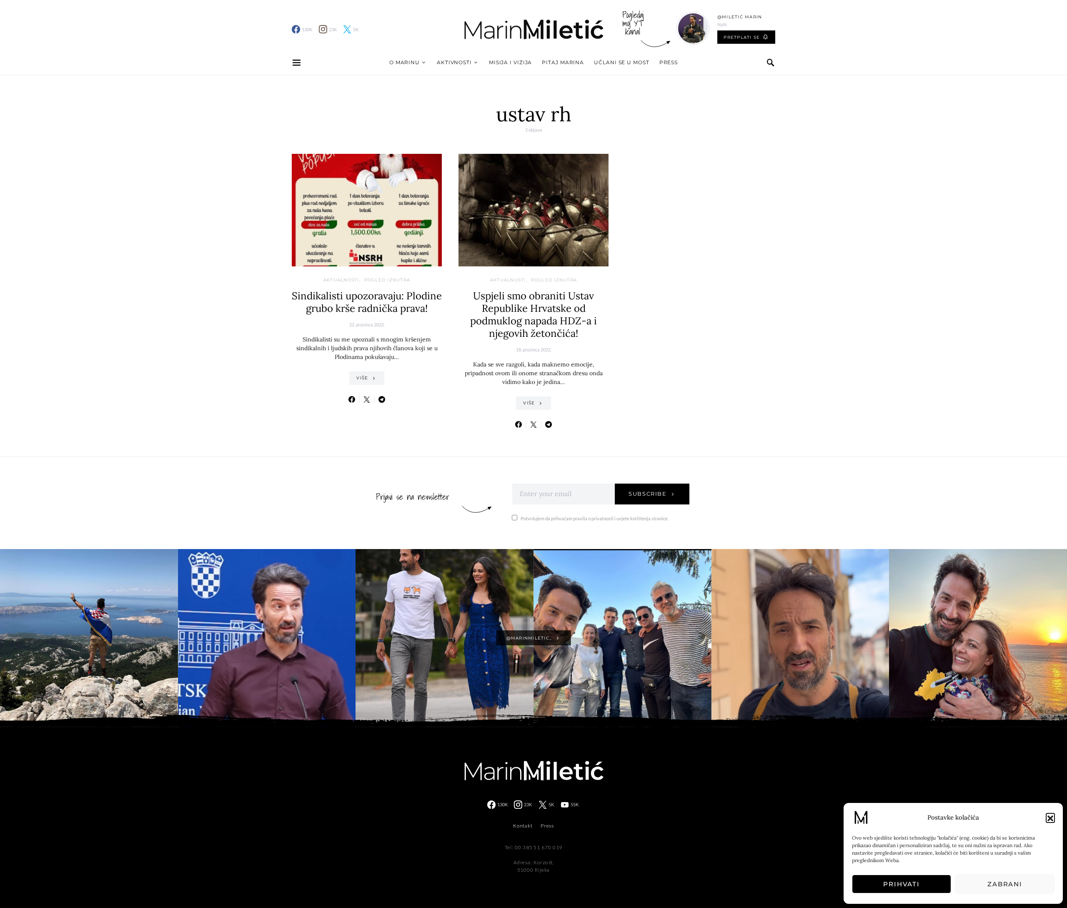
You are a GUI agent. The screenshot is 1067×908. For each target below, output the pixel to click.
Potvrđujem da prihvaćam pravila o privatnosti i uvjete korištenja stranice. (595, 518)
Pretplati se (742, 37)
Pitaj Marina (563, 62)
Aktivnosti (454, 62)
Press (668, 62)
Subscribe (648, 493)
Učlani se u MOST (621, 62)
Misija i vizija (510, 62)
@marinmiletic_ (529, 638)
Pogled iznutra (387, 280)
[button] (1050, 817)
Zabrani (1004, 884)
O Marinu (404, 62)
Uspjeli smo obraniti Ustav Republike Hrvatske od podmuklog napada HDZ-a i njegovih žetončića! (533, 314)
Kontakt (523, 826)
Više (362, 378)
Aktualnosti (341, 280)
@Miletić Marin (739, 17)
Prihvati (901, 884)
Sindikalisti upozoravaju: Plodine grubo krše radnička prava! (367, 302)
